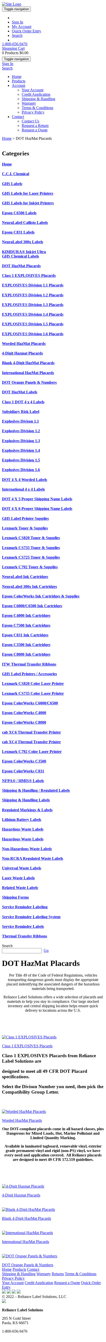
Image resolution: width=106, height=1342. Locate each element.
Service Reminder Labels (23, 926)
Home (16, 76)
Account (18, 85)
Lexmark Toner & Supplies (25, 528)
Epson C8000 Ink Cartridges (26, 654)
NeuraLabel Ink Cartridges (25, 577)
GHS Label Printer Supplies (25, 518)
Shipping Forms (15, 897)
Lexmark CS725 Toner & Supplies (31, 557)
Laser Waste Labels (18, 878)
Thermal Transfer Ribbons (24, 936)
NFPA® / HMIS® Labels (23, 781)
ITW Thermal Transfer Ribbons (29, 664)
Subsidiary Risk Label (20, 411)
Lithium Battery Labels (21, 819)
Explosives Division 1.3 (21, 441)
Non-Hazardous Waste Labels (27, 849)
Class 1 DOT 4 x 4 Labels (23, 402)
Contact (18, 117)
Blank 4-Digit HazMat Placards (28, 363)
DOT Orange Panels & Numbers (29, 382)
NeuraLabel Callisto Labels (25, 222)
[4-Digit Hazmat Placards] (23, 1186)
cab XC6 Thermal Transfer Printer (31, 732)
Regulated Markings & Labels (27, 810)
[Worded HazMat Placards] (24, 1111)
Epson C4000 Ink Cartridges (26, 615)
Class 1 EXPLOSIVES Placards (29, 275)
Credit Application (36, 94)
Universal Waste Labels (21, 868)
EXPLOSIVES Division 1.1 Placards (32, 285)
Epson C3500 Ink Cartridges (26, 645)
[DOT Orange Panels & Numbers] (29, 1256)
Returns (58, 1274)
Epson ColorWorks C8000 (24, 722)
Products (18, 81)
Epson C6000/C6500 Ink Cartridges (32, 606)
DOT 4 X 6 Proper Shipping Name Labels (37, 508)
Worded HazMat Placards (24, 343)
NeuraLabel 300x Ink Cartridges (29, 586)
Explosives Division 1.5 (21, 460)
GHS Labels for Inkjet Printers (28, 203)
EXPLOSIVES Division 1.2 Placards (32, 295)
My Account (21, 26)
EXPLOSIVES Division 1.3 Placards (32, 305)
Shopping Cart (13, 48)
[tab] (53, 164)
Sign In (17, 22)
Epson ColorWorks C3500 (24, 761)
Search (17, 35)
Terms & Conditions (37, 108)
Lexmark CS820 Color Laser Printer (33, 683)
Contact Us (30, 121)
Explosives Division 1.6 (21, 470)
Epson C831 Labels (18, 232)
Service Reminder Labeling (25, 907)
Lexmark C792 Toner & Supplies (30, 567)
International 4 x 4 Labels (23, 489)
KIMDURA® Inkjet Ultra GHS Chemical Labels (24, 254)
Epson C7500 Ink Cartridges (26, 625)
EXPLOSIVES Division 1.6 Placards (32, 334)
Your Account (32, 90)
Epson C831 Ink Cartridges (25, 635)
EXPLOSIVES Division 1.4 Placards (32, 314)
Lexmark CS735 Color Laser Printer (33, 693)
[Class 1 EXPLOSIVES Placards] (29, 1037)
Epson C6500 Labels (19, 213)
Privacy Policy (33, 112)
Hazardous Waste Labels (22, 829)
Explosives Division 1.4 (21, 450)
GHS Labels (12, 184)
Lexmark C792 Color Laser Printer (32, 751)
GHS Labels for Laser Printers (27, 193)
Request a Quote (35, 130)
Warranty (29, 103)
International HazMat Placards (28, 373)
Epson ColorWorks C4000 (24, 713)
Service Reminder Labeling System (31, 917)
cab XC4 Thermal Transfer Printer (31, 742)
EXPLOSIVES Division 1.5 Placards (32, 324)
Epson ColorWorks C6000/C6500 (30, 703)
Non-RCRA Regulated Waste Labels (32, 858)
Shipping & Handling (38, 99)
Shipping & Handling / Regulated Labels (36, 790)
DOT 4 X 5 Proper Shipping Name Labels (37, 499)
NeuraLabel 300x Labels (22, 242)
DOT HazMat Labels (19, 392)
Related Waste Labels (20, 888)
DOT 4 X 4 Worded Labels (24, 480)
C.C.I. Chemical (15, 174)
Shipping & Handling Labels (26, 800)
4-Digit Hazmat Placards (22, 353)
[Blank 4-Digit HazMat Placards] (28, 1209)
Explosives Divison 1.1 (20, 421)
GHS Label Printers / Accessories (29, 674)
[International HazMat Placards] (27, 1233)
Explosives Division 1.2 (21, 431)
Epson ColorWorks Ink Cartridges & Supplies (40, 596)
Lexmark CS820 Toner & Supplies (31, 538)
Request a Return (35, 125)
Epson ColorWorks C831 (23, 771)
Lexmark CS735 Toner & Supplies (31, 548)
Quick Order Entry (26, 31)
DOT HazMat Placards (21, 266)
